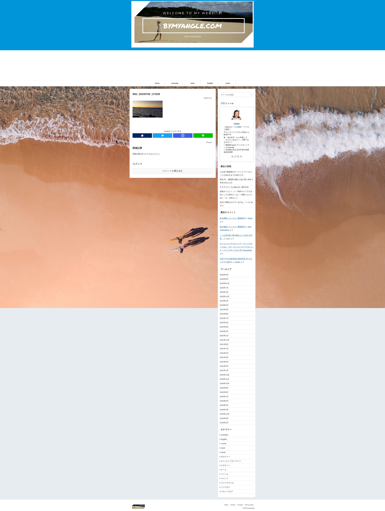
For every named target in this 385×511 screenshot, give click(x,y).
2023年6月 (224, 301)
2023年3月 (224, 305)
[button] (251, 95)
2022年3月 (224, 327)
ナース (223, 470)
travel (223, 452)
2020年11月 (224, 379)
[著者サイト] (142, 135)
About (226, 505)
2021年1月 (224, 370)
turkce (237, 262)
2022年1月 (224, 336)
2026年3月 (224, 279)
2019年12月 (224, 414)
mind (223, 448)
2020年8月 (224, 392)
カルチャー (225, 457)
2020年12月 (224, 375)
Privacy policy (249, 505)
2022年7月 (224, 318)
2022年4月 (224, 323)
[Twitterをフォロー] (162, 135)
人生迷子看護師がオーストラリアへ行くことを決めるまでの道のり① (236, 173)
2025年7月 (224, 288)
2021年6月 (224, 353)
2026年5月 (224, 275)
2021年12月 (224, 340)
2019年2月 (224, 423)
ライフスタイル (227, 483)
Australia (224, 435)
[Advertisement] (192, 65)
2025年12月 (224, 283)
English (224, 439)
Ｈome (223, 444)
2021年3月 (224, 362)
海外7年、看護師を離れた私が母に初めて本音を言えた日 (236, 181)
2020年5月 (224, 405)
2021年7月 (224, 349)
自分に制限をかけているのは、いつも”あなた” (236, 203)
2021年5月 (224, 357)
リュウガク (225, 487)
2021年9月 (224, 344)
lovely (237, 124)
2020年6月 (224, 401)
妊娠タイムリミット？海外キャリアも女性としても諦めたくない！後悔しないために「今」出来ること (236, 194)
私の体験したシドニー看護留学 (232, 218)
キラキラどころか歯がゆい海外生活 (234, 187)
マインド (224, 478)
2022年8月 (224, 314)
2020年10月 (224, 383)
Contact (232, 505)
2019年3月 (224, 418)
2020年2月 (224, 410)
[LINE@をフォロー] (203, 135)
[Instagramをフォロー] (182, 135)
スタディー (225, 465)
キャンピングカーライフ (231, 461)
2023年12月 (224, 297)
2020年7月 (224, 397)
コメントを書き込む (172, 171)
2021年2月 (224, 366)
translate (240, 505)
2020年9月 (224, 388)
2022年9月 (224, 310)
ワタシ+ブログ (227, 492)
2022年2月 (224, 331)
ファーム (224, 474)
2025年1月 (224, 292)
